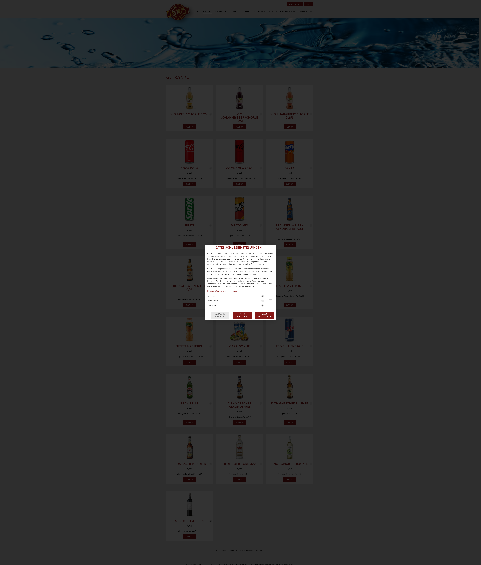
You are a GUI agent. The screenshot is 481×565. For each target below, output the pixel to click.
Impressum (233, 291)
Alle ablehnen (242, 315)
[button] (262, 296)
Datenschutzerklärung (216, 291)
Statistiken (212, 305)
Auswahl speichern (220, 315)
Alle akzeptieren (264, 315)
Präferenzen (213, 301)
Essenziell (212, 296)
